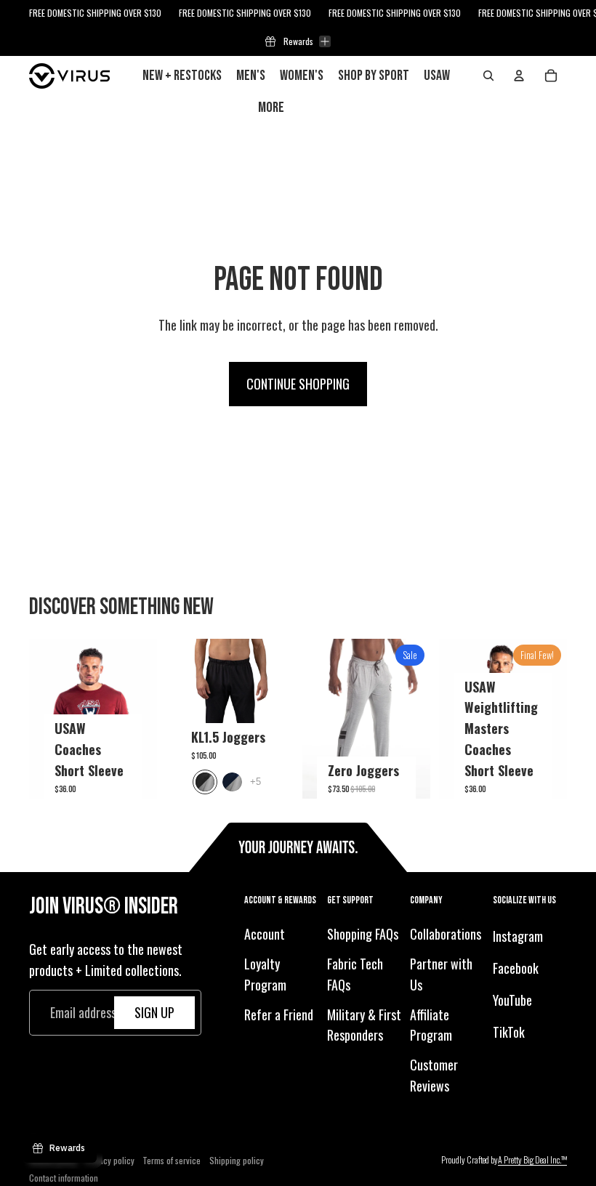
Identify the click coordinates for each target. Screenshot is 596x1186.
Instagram (518, 936)
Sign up (154, 1012)
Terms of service (171, 1160)
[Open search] (488, 76)
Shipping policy (236, 1160)
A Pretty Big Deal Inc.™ (532, 1159)
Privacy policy (109, 1160)
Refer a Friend (278, 1014)
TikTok (509, 1031)
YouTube (512, 1000)
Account (264, 933)
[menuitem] (271, 108)
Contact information (63, 1177)
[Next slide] (145, 719)
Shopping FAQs (362, 933)
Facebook (516, 968)
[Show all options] (255, 781)
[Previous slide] (40, 719)
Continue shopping (298, 383)
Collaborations (445, 933)
